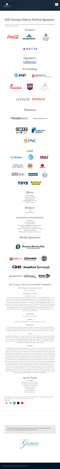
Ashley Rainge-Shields (19, 429)
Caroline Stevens (16, 398)
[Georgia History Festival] (7, 5)
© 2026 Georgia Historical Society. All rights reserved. (15, 466)
